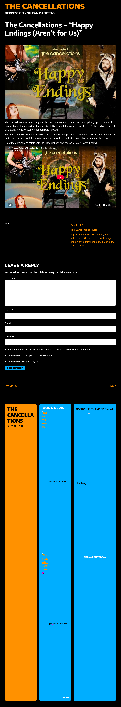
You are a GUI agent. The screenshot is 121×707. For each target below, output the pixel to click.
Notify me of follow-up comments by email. (30, 355)
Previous (11, 386)
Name (9, 310)
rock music (104, 242)
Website (9, 336)
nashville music (86, 238)
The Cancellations (45, 6)
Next (113, 386)
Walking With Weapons (57, 481)
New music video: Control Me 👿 (58, 624)
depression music (80, 234)
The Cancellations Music (84, 229)
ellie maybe (97, 234)
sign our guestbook (95, 556)
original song (90, 242)
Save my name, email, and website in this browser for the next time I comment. (49, 349)
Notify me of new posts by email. (24, 361)
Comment (11, 278)
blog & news (53, 408)
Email (9, 323)
